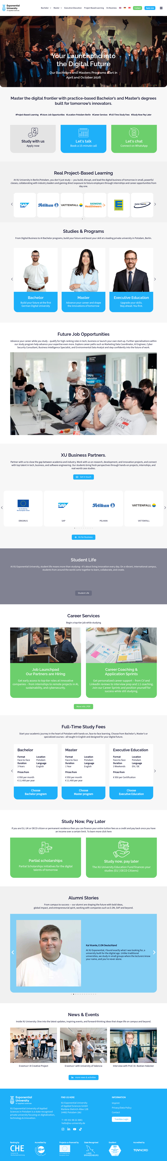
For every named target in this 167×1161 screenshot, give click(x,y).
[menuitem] (120, 8)
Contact (116, 1112)
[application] (50, 8)
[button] (137, 8)
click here (107, 831)
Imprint (116, 1103)
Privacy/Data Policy (121, 1107)
